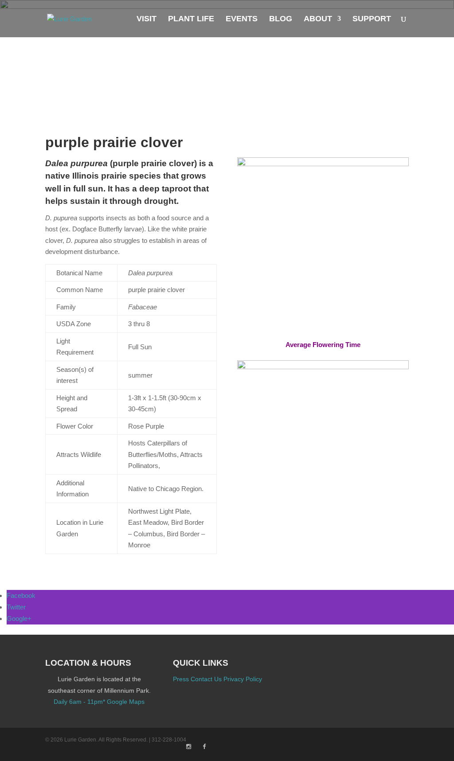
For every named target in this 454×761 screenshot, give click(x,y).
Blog (280, 19)
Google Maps (126, 701)
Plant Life (191, 19)
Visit (147, 19)
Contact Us (206, 679)
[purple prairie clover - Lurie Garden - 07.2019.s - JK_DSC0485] (323, 328)
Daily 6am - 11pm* (79, 701)
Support (371, 19)
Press (181, 679)
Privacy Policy (242, 679)
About (318, 19)
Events (242, 19)
